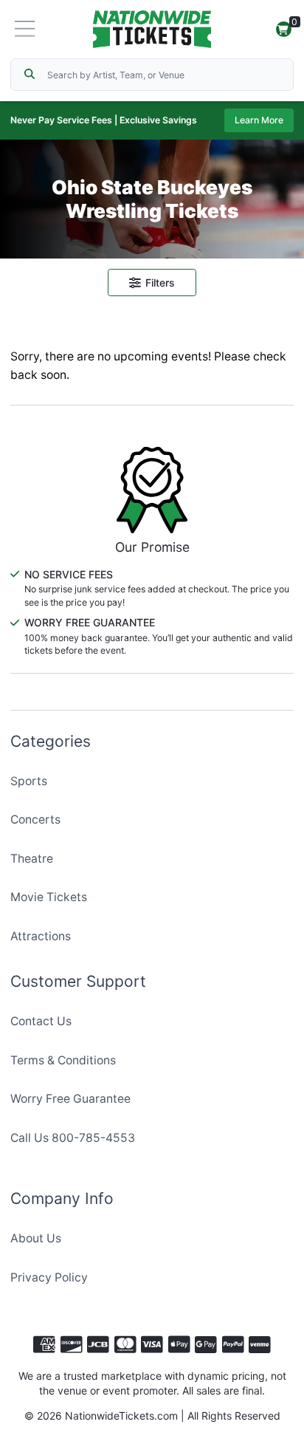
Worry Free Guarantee (70, 1099)
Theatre (31, 859)
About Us (35, 1238)
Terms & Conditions (63, 1060)
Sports (28, 781)
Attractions (40, 936)
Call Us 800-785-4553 (72, 1138)
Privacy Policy (49, 1277)
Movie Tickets (48, 897)
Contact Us (41, 1021)
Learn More (259, 120)
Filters (160, 282)
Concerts (35, 819)
